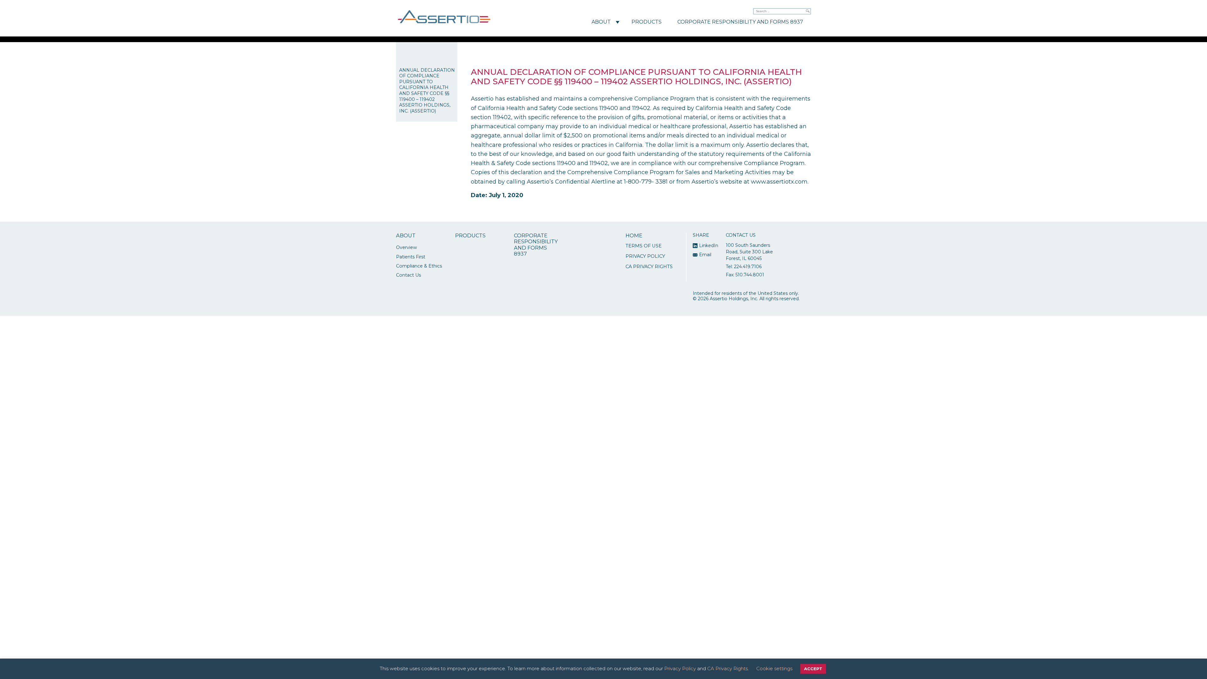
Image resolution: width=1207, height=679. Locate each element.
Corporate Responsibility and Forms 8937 (740, 22)
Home (634, 236)
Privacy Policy (645, 256)
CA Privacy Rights (649, 266)
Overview (406, 247)
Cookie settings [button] (774, 668)
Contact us (408, 275)
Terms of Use (644, 246)
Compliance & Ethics (419, 266)
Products (646, 22)
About (601, 22)
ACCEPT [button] (813, 668)
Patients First (410, 257)
